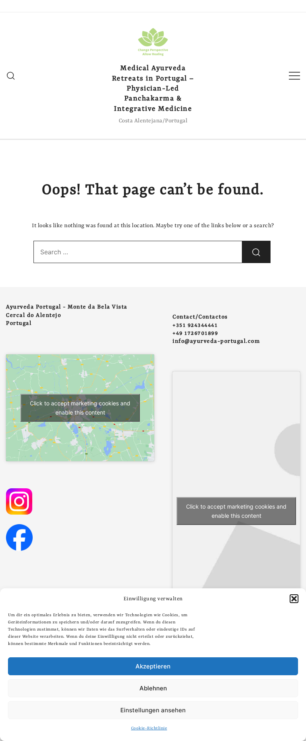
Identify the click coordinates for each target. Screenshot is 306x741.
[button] (294, 599)
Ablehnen (153, 688)
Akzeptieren (153, 666)
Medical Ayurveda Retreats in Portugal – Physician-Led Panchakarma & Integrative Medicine (153, 88)
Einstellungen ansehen (153, 710)
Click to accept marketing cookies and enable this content (80, 408)
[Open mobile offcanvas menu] (294, 76)
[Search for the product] (256, 252)
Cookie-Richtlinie (149, 728)
